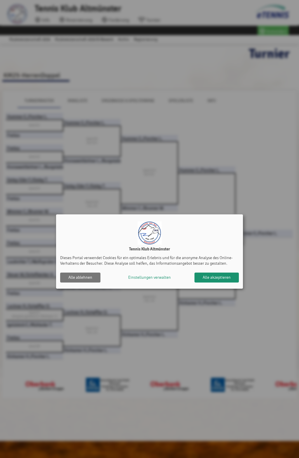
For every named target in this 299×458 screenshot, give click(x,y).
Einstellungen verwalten (149, 277)
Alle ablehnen (80, 277)
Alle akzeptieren (217, 277)
